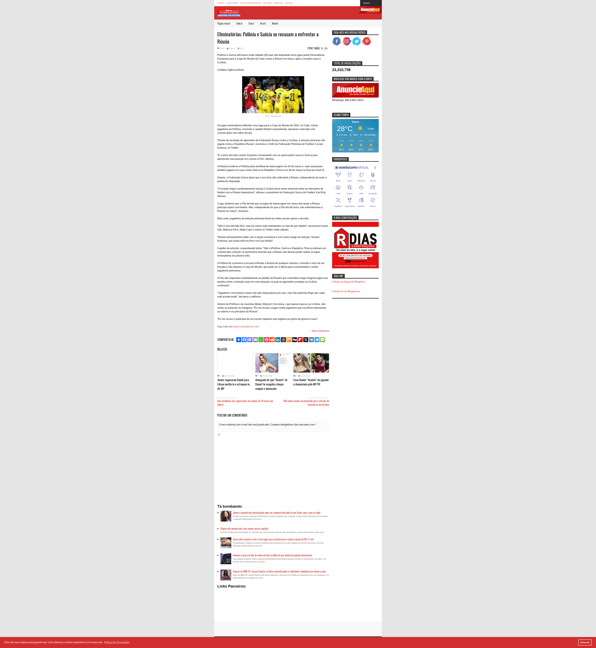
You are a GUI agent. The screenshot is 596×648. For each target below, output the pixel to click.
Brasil (263, 23)
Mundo (275, 23)
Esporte (232, 48)
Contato (221, 3)
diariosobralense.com (246, 326)
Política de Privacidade (250, 3)
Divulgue (267, 3)
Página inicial (223, 23)
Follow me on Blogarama (346, 291)
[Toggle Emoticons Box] (219, 434)
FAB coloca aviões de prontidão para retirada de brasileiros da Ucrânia (306, 403)
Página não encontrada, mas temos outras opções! (244, 528)
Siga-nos (289, 3)
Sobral (239, 23)
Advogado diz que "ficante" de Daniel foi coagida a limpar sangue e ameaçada (271, 384)
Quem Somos (232, 3)
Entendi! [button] (584, 642)
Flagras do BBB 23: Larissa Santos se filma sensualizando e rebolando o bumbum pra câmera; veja (279, 571)
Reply (221, 48)
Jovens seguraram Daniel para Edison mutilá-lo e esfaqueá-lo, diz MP (233, 384)
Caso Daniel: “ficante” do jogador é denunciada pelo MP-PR (311, 382)
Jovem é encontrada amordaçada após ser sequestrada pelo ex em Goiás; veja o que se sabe (276, 512)
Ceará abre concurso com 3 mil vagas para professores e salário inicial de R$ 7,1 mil (273, 539)
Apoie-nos (278, 3)
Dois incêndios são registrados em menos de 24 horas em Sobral (245, 403)
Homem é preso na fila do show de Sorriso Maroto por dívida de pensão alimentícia (272, 555)
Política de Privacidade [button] (116, 642)
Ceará (251, 23)
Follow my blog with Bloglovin (348, 281)
